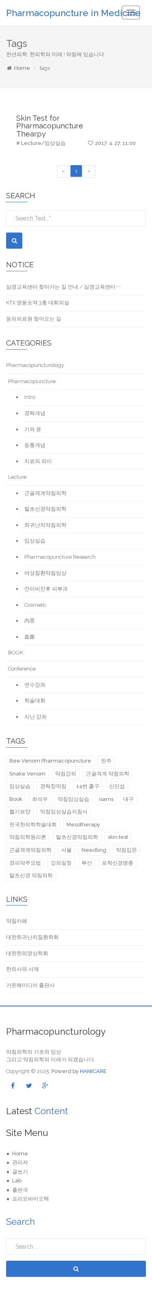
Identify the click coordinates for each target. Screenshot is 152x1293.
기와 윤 (32, 429)
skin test (118, 837)
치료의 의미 (38, 461)
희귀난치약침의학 (45, 525)
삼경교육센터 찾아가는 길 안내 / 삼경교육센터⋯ (63, 287)
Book (15, 799)
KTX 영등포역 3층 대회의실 (37, 303)
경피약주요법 (25, 863)
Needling (93, 850)
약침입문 (126, 850)
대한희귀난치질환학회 (32, 937)
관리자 (20, 1162)
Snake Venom (27, 774)
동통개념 (34, 445)
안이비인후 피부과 (46, 589)
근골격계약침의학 (45, 493)
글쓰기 (20, 1172)
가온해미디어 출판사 (30, 985)
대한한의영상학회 (27, 953)
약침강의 (65, 774)
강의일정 (61, 863)
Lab (16, 1181)
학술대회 (34, 701)
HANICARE (93, 1071)
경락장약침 (53, 786)
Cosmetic (35, 605)
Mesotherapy (83, 824)
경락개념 (34, 413)
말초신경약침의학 (45, 509)
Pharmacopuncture (32, 381)
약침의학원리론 (27, 837)
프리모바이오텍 (30, 1199)
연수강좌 (34, 685)
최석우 (40, 799)
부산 (86, 863)
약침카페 (16, 921)
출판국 (20, 1190)
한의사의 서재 (22, 969)
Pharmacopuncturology (35, 365)
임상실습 (34, 541)
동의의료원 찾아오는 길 (33, 319)
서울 (66, 850)
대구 (128, 799)
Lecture (17, 477)
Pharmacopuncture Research (60, 557)
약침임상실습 (73, 799)
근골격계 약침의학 (107, 774)
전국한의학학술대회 (33, 824)
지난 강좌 (35, 717)
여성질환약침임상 (45, 573)
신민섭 (117, 786)
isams (106, 799)
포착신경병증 (117, 863)
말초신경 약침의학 (31, 875)
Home (22, 68)
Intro (29, 397)
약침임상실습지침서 (64, 812)
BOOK (15, 653)
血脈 (29, 637)
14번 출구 (87, 786)
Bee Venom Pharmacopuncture (50, 761)
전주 (106, 761)
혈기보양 (19, 812)
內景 (29, 621)
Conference (22, 669)
